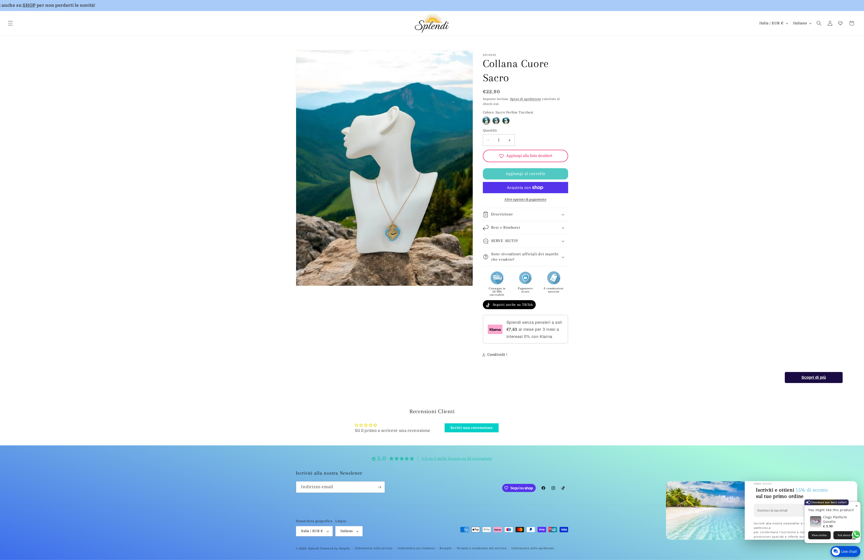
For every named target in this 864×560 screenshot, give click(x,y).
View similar (819, 535)
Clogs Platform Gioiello (835, 519)
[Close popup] (856, 505)
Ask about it (845, 535)
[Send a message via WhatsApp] (856, 534)
